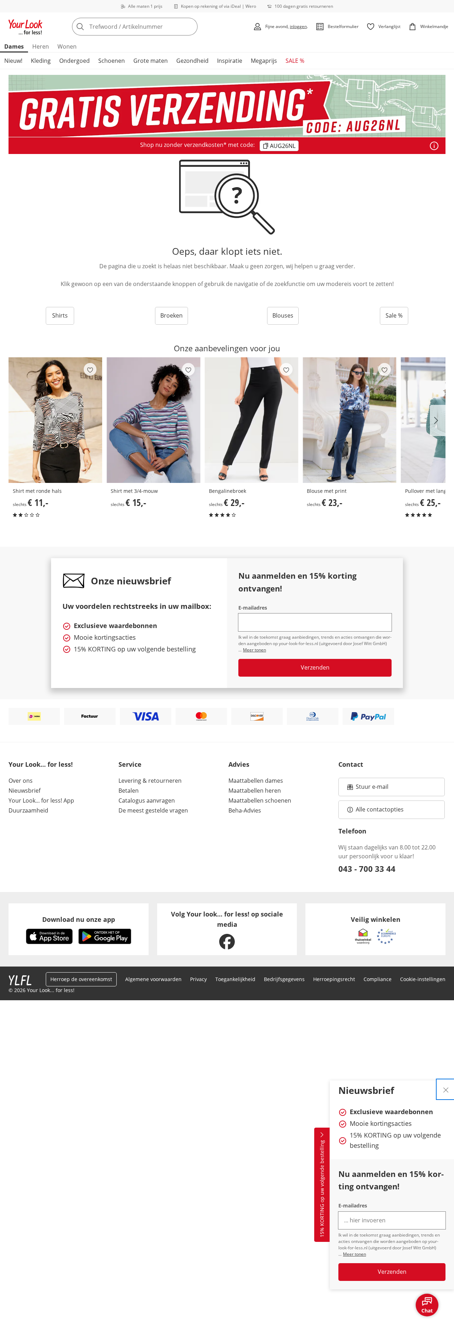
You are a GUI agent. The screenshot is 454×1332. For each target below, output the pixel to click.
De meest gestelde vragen (153, 810)
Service (130, 764)
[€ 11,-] (55, 420)
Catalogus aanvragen (146, 800)
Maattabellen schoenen (259, 800)
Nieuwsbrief (24, 790)
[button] (437, 420)
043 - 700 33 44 (366, 868)
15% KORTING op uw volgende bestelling (322, 1189)
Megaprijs (264, 61)
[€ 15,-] (153, 420)
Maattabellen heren (254, 790)
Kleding (41, 61)
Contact (350, 764)
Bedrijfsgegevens (284, 979)
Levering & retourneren (150, 781)
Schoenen (111, 61)
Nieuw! (13, 61)
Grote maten (150, 61)
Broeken (171, 315)
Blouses (282, 315)
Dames (14, 46)
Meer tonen (354, 1254)
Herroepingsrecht (334, 979)
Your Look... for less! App (41, 800)
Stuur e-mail (371, 789)
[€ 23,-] (349, 420)
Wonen (67, 46)
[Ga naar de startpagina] (25, 26)
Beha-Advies (244, 810)
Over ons (21, 781)
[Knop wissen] (190, 26)
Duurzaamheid (28, 810)
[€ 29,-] (251, 420)
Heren (40, 46)
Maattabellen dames (255, 781)
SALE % (295, 61)
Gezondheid (192, 61)
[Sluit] (446, 1089)
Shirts (60, 315)
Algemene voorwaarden (153, 979)
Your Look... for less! (41, 764)
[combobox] (150, 26)
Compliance (378, 979)
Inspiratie (229, 61)
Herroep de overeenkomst (81, 979)
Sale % (394, 315)
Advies (238, 764)
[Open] (434, 146)
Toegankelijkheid (235, 979)
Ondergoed (74, 61)
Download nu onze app (78, 919)
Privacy (198, 979)
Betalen (128, 790)
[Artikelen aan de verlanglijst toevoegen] (90, 369)
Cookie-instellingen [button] (422, 979)
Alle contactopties (380, 809)
